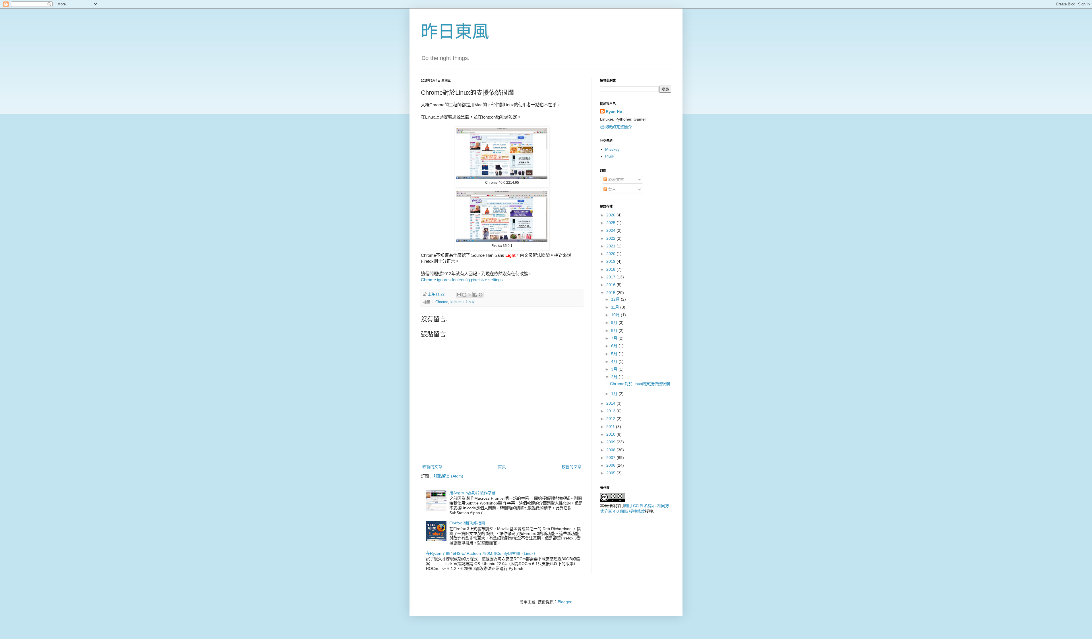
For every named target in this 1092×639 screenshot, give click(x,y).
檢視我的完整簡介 (616, 127)
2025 (611, 222)
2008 (611, 450)
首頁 (502, 466)
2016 (611, 284)
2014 (611, 403)
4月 (615, 361)
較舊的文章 (572, 466)
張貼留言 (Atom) (448, 476)
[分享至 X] (470, 294)
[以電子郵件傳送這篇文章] (459, 294)
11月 (615, 307)
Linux (470, 302)
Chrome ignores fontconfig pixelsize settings (462, 279)
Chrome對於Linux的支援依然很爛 (640, 383)
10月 (616, 315)
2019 (611, 261)
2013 (611, 411)
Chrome (441, 302)
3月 (615, 369)
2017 (611, 277)
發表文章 (615, 179)
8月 (615, 330)
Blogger (564, 601)
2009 (611, 442)
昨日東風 (455, 31)
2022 (611, 238)
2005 (611, 473)
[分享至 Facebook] (475, 294)
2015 (611, 292)
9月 (615, 322)
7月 (615, 338)
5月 (615, 353)
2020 (611, 253)
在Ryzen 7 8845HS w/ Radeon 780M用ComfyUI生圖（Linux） (481, 553)
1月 (615, 393)
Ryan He (614, 111)
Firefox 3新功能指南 (467, 523)
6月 (615, 346)
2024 (611, 230)
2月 (615, 377)
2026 (611, 215)
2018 (611, 269)
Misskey (612, 149)
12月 (616, 299)
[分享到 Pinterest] (480, 294)
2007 (611, 457)
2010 (611, 434)
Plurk (609, 156)
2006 (611, 465)
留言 (611, 189)
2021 (611, 246)
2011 (611, 426)
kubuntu (457, 302)
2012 (611, 418)
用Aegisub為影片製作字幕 (472, 493)
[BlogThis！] (464, 294)
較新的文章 (432, 466)
